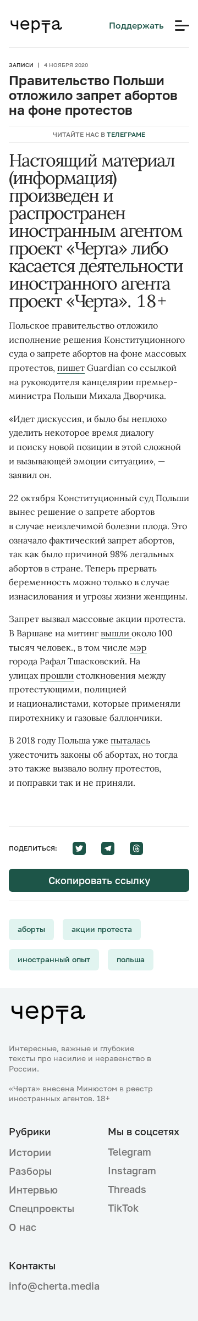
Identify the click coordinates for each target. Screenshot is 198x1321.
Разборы (30, 1171)
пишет (71, 367)
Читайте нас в (99, 134)
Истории (30, 1152)
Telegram (129, 1151)
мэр (138, 647)
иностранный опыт (54, 959)
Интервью (33, 1190)
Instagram (132, 1170)
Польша (131, 959)
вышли (116, 633)
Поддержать (136, 25)
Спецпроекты (41, 1208)
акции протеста (102, 929)
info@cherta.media (49, 1286)
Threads (127, 1189)
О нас (22, 1227)
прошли (57, 675)
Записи (21, 65)
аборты (31, 929)
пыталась (130, 740)
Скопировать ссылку (99, 880)
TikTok (123, 1207)
